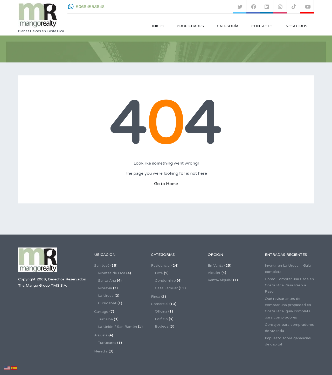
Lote (159, 273)
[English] (7, 368)
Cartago (101, 311)
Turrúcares (107, 343)
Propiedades (190, 26)
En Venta (215, 265)
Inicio (158, 26)
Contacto (262, 26)
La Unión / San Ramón (117, 326)
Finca (155, 296)
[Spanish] (14, 368)
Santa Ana (107, 280)
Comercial (159, 304)
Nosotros (296, 26)
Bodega (162, 326)
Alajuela (100, 335)
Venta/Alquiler (220, 280)
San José (101, 265)
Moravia (105, 288)
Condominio (165, 280)
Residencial (160, 265)
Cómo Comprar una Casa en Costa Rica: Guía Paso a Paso (289, 285)
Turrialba (105, 319)
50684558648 (90, 6)
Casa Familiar (166, 288)
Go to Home (166, 183)
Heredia (101, 351)
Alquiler (214, 273)
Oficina (161, 311)
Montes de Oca (111, 273)
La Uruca (106, 295)
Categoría (227, 26)
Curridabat (107, 303)
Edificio (161, 319)
